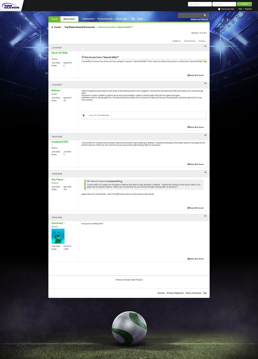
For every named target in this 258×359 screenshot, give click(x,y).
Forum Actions (104, 19)
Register (248, 9)
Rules (140, 19)
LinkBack (175, 41)
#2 (205, 83)
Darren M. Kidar (95, 115)
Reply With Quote (197, 75)
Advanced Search (199, 19)
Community (88, 19)
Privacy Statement (175, 293)
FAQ (133, 19)
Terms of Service (193, 293)
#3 (205, 135)
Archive (161, 293)
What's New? (69, 19)
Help (240, 9)
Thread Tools (189, 41)
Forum (54, 19)
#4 (205, 172)
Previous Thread (123, 280)
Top (205, 293)
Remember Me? (227, 9)
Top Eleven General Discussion (79, 27)
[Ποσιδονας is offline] (58, 236)
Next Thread (136, 280)
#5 (205, 216)
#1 (205, 46)
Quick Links (121, 19)
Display (201, 41)
